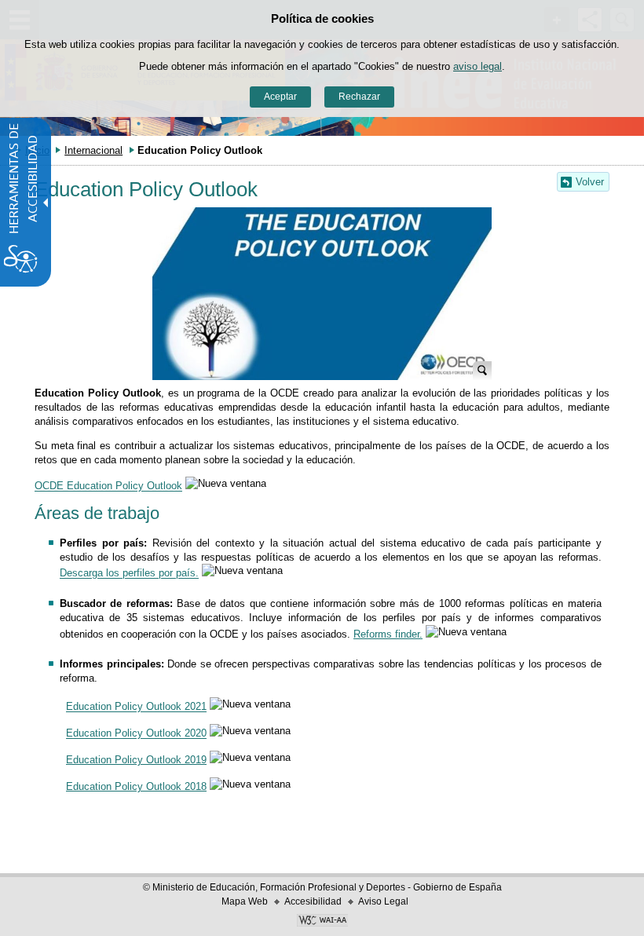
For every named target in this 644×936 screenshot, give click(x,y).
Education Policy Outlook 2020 (136, 734)
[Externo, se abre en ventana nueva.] (322, 922)
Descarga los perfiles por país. (129, 574)
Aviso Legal (383, 901)
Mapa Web (244, 901)
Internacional (93, 150)
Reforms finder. (388, 634)
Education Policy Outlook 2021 (136, 707)
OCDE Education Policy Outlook (108, 486)
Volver (590, 182)
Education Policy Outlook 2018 (136, 786)
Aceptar (280, 96)
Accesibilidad (313, 901)
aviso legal (477, 66)
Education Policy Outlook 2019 (136, 760)
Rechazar (359, 96)
